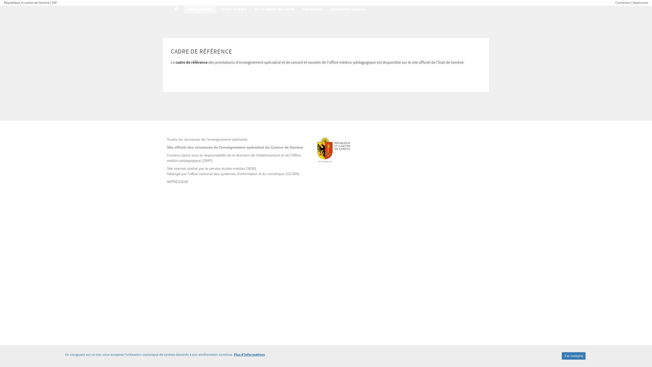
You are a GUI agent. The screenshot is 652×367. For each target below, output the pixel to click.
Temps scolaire (233, 9)
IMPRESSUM (177, 182)
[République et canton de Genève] (352, 149)
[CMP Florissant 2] (177, 9)
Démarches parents (348, 9)
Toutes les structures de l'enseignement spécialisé (207, 139)
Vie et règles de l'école (275, 9)
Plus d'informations (249, 354)
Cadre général (199, 9)
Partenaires (312, 9)
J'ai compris (573, 356)
